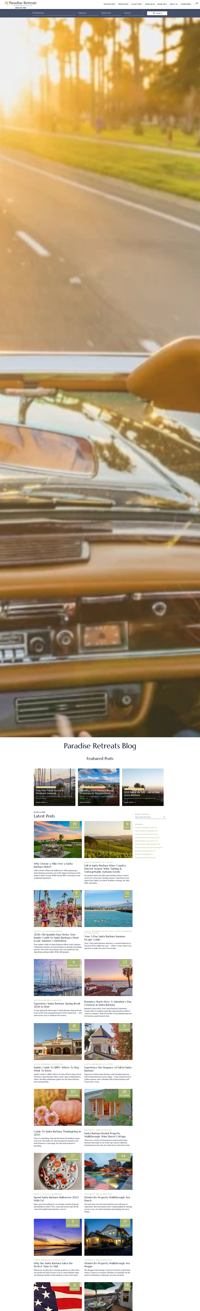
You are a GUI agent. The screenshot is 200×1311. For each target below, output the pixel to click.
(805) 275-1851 (20, 8)
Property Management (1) (145, 851)
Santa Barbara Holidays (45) (146, 831)
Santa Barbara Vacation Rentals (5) (149, 847)
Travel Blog (150, 4)
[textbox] (54, 12)
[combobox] (54, 12)
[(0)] (195, 3)
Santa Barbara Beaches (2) (145, 857)
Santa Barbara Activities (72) (146, 841)
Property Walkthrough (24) (146, 827)
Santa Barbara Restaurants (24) (147, 844)
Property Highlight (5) (144, 854)
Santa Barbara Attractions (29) (147, 837)
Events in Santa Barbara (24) (146, 834)
